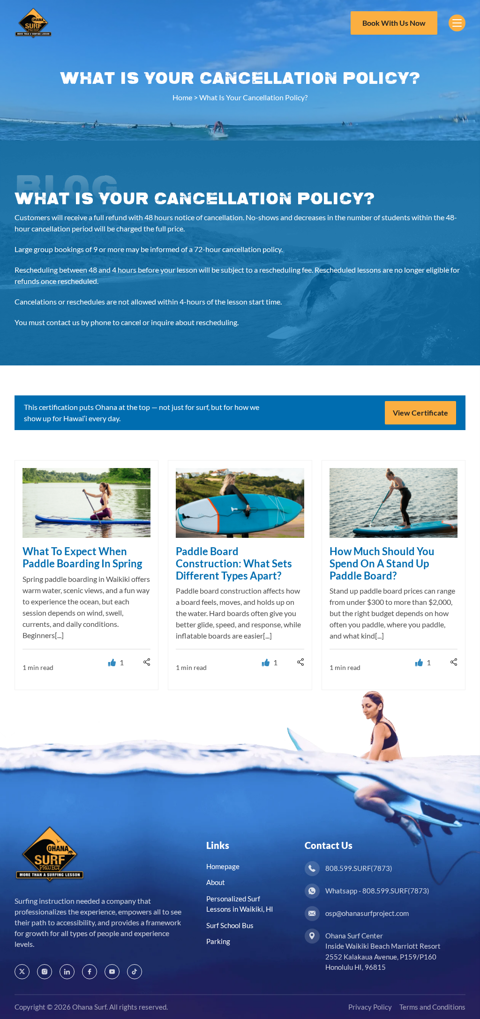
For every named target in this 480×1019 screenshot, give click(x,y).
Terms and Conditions (432, 1007)
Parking (218, 941)
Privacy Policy (370, 1007)
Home (182, 97)
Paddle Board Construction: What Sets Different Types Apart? (234, 563)
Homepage (223, 866)
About (215, 882)
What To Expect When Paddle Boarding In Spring (82, 557)
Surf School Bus (230, 925)
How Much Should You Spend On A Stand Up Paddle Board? (382, 563)
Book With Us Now (394, 22)
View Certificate (420, 412)
